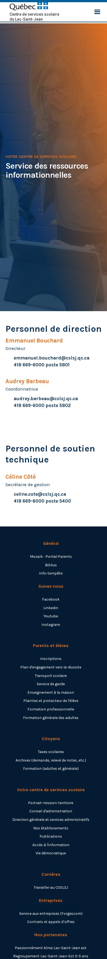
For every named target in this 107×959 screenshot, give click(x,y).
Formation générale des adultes (50, 717)
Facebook (51, 599)
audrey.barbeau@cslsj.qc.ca (46, 398)
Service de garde (51, 684)
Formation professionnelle (50, 709)
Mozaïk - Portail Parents (51, 556)
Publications (51, 836)
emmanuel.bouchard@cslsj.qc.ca (51, 358)
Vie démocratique (51, 853)
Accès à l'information (50, 845)
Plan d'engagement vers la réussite (51, 667)
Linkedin (50, 608)
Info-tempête (51, 573)
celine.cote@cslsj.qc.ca (40, 494)
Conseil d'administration (50, 811)
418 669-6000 (29, 364)
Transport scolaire (51, 675)
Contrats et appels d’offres (51, 921)
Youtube (51, 616)
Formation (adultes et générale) (51, 768)
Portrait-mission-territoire (50, 803)
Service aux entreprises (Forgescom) (51, 913)
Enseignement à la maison (50, 692)
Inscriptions (50, 658)
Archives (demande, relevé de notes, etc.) (51, 760)
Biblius (51, 565)
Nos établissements (50, 828)
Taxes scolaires (51, 751)
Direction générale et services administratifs (50, 819)
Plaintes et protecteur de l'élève (51, 700)
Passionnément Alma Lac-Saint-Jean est (50, 948)
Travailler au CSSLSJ (51, 887)
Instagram (50, 624)
